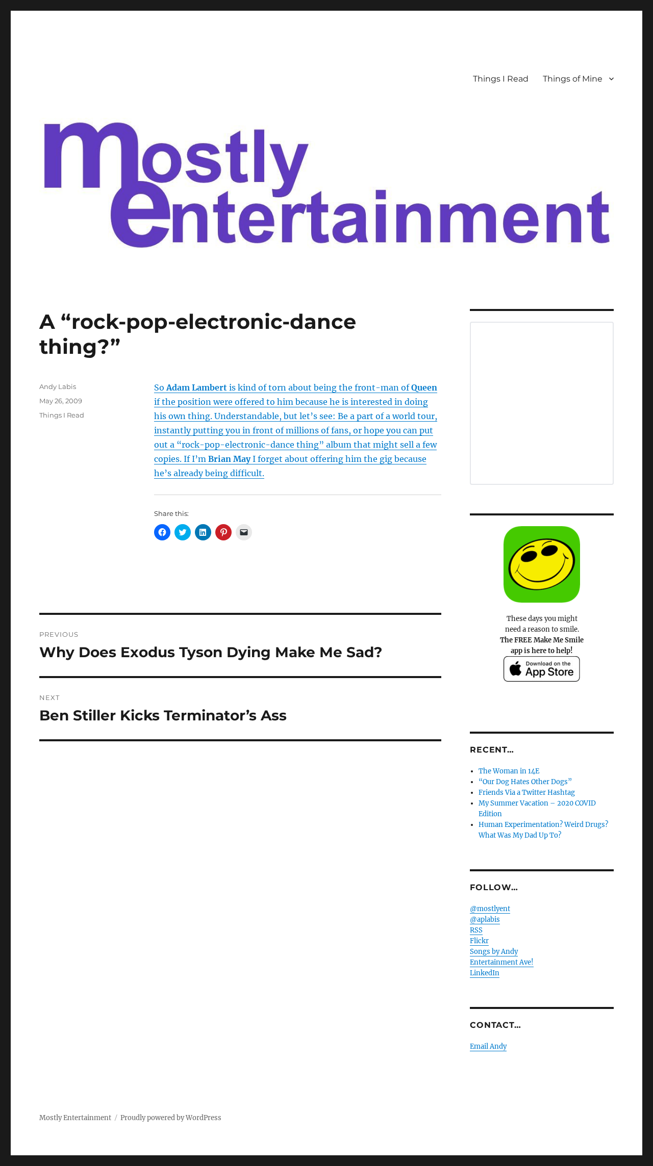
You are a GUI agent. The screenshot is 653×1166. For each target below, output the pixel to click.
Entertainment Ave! (502, 962)
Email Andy (488, 1046)
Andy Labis (57, 386)
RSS (476, 930)
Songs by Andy (494, 951)
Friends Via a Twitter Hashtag (527, 792)
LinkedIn (484, 973)
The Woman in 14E (509, 771)
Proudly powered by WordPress (170, 1117)
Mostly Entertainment (75, 1117)
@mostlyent (490, 908)
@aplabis (485, 919)
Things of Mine (572, 79)
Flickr (479, 941)
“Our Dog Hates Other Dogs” (525, 782)
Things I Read (501, 79)
